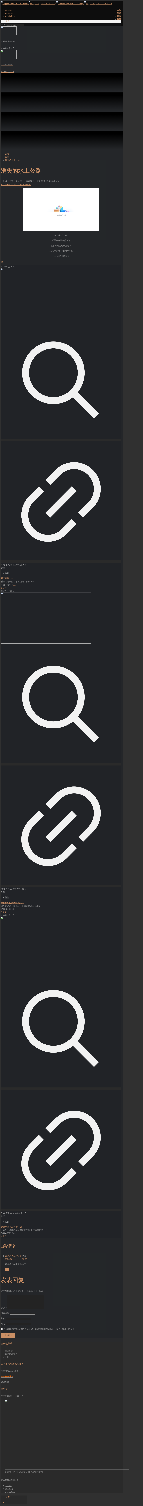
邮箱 (3, 1318)
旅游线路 (5, 1382)
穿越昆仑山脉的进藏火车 (12, 903)
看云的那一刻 (7, 578)
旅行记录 (9, 1351)
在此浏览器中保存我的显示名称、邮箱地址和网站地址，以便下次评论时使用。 (40, 1329)
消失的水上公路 (12, 160)
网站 (3, 1324)
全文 (4, 588)
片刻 (7, 157)
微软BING (9, 1371)
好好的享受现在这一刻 (11, 1227)
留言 (7, 21)
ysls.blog (9, 13)
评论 (4, 1308)
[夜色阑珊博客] (56, 3)
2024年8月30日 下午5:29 (16, 1259)
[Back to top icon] (4, 1477)
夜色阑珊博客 (11, 1354)
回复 (7, 1269)
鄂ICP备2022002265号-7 (12, 1396)
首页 (7, 154)
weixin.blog (10, 16)
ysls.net (8, 10)
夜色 (8, 565)
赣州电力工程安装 (13, 1256)
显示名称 (5, 1313)
